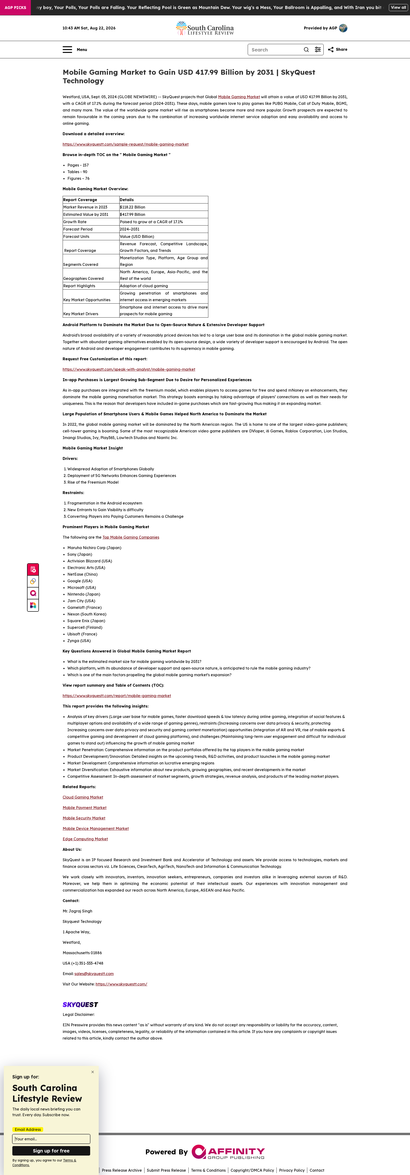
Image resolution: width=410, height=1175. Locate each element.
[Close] (92, 1072)
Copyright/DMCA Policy (252, 1170)
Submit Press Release (166, 1170)
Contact (317, 1170)
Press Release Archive (122, 1170)
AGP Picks (15, 7)
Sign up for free (51, 1151)
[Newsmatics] (33, 605)
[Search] (306, 49)
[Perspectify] (33, 582)
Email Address (28, 1129)
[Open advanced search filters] (317, 49)
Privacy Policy (292, 1170)
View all (398, 7)
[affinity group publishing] (33, 593)
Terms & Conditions (208, 1170)
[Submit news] (33, 570)
